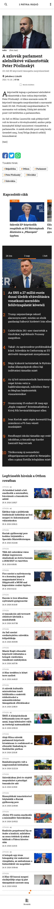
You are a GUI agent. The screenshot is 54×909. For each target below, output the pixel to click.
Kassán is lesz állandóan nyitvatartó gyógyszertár (15, 599)
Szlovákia (10, 181)
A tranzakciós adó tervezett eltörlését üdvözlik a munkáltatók (16, 616)
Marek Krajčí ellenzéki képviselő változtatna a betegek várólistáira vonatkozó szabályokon (14, 655)
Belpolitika (10, 168)
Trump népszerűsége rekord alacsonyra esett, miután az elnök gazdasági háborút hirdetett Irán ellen (30, 317)
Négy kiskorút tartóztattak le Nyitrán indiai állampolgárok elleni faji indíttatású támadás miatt (29, 366)
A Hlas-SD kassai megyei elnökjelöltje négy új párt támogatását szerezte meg (15, 879)
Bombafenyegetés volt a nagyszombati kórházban (15, 763)
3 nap (27, 255)
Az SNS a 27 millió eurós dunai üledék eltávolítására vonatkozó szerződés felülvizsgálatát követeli (28, 298)
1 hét (45, 255)
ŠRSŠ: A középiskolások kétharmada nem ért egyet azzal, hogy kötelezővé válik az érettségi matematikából (17, 720)
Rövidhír (31, 174)
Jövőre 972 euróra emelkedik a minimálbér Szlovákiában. (17, 816)
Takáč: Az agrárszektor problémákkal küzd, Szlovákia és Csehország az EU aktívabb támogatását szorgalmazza (30, 350)
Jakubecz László (13, 76)
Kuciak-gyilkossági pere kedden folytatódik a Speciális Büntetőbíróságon (16, 536)
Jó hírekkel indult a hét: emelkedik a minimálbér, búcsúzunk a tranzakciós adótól (15, 494)
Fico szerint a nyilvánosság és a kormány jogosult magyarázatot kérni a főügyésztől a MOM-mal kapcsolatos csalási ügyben (16, 579)
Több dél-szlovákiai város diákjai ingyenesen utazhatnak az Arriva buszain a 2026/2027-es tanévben (17, 556)
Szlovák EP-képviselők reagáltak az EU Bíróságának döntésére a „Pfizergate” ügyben (27, 230)
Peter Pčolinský (12, 174)
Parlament (41, 168)
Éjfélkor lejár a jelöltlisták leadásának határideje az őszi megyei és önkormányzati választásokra (17, 516)
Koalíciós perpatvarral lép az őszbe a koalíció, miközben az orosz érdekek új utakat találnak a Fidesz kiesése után (17, 836)
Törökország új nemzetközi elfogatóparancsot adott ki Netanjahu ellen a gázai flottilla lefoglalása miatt (29, 455)
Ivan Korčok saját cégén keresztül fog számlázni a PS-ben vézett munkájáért (29, 423)
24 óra (9, 255)
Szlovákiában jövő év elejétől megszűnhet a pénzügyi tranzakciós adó (17, 780)
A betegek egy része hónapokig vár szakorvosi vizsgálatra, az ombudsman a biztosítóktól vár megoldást (17, 859)
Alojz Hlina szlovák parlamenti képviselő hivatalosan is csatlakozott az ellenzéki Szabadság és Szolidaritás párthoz (17, 743)
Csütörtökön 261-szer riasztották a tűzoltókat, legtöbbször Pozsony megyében (27, 334)
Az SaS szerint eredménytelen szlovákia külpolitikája (15, 635)
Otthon (26, 168)
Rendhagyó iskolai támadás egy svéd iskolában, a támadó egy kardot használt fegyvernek (29, 439)
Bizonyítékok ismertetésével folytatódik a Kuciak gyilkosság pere (17, 799)
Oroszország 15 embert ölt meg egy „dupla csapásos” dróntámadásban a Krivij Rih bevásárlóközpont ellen (28, 406)
